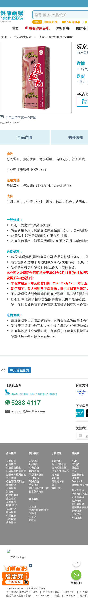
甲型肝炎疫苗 (36, 474)
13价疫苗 (34, 471)
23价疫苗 (34, 467)
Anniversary (42, 595)
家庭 (57, 595)
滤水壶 (55, 474)
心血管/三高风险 (15, 481)
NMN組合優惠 (71, 22)
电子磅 (32, 516)
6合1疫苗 (34, 481)
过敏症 (10, 491)
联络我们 (69, 591)
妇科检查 (11, 464)
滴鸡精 (75, 464)
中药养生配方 (19, 370)
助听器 (32, 520)
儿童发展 (11, 518)
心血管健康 (78, 503)
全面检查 (11, 460)
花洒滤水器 (58, 481)
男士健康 (11, 477)
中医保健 (11, 515)
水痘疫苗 (34, 484)
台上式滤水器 (59, 464)
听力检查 (11, 512)
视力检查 (11, 508)
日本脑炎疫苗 (36, 491)
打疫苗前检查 (13, 467)
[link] (16, 556)
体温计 (32, 513)
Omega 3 (77, 481)
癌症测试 (11, 498)
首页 (15, 28)
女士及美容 (78, 497)
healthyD (70, 595)
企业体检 (11, 522)
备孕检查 (11, 488)
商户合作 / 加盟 (51, 591)
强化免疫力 (78, 490)
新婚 (28, 595)
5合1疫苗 (34, 477)
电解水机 (56, 488)
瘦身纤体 (77, 500)
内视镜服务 (12, 495)
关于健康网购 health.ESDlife (21, 591)
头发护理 (77, 514)
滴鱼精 (75, 477)
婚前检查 (11, 484)
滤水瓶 (55, 477)
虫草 (74, 471)
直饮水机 (56, 460)
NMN (75, 460)
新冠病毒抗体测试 (16, 471)
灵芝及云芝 (78, 474)
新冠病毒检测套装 (16, 474)
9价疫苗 (33, 464)
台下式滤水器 (59, 467)
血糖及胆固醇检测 (39, 509)
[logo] (12, 22)
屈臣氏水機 (50, 22)
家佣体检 (11, 501)
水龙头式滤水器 (60, 471)
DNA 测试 (11, 505)
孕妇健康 (77, 517)
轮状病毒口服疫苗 (39, 488)
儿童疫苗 (34, 460)
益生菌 (75, 467)
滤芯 (54, 484)
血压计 (32, 506)
